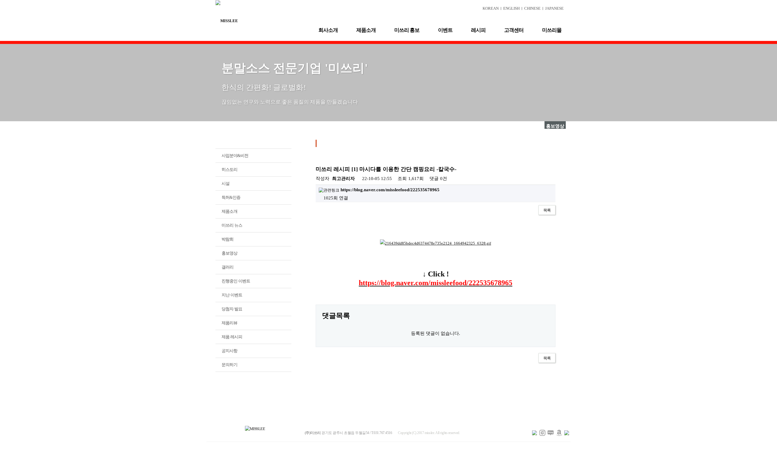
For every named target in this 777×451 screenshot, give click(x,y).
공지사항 (229, 351)
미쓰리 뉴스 (232, 225)
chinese (532, 8)
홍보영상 (229, 253)
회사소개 (328, 30)
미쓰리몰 (552, 30)
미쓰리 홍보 (406, 30)
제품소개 (366, 30)
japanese (554, 8)
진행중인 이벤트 (236, 281)
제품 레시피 (232, 337)
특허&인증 (231, 197)
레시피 (478, 30)
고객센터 (514, 30)
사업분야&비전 (235, 155)
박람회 (227, 239)
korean (491, 8)
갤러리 (227, 267)
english (511, 8)
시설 (225, 183)
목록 (547, 210)
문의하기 (229, 364)
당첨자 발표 (232, 309)
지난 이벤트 (232, 295)
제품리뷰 (229, 323)
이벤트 (445, 30)
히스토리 (229, 169)
